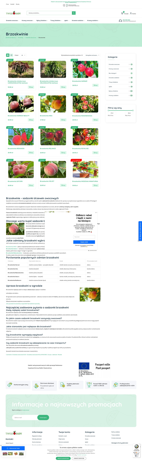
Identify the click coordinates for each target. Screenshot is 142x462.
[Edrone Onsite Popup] (71, 231)
